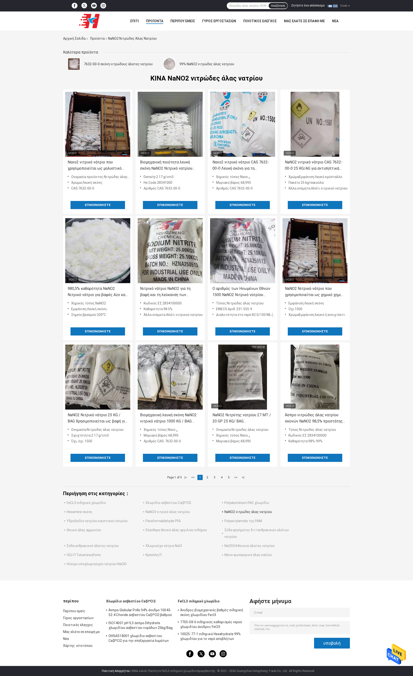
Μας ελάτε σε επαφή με (304, 21)
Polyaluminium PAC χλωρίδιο (246, 503)
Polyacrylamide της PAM (243, 521)
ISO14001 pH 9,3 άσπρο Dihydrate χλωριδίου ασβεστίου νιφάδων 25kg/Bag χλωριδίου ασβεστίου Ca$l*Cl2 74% (141, 626)
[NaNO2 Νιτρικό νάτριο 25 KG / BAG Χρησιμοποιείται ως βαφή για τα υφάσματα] (97, 377)
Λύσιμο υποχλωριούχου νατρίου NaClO (97, 564)
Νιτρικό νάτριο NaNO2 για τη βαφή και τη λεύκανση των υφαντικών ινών (165, 292)
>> (236, 477)
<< (193, 477)
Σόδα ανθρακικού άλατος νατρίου (93, 546)
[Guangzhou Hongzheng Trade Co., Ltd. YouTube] (94, 6)
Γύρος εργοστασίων (219, 21)
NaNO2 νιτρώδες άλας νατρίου (248, 512)
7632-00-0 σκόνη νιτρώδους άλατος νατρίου (118, 64)
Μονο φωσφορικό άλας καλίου (248, 555)
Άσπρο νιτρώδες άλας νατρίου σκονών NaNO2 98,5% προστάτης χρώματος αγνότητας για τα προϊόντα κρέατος (314, 418)
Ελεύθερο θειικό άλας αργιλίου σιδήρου (176, 530)
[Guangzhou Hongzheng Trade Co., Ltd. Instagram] (103, 6)
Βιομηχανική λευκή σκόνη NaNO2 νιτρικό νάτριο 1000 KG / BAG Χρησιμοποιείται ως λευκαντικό (168, 418)
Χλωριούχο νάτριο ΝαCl (164, 546)
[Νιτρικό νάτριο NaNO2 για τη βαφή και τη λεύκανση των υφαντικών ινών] (170, 250)
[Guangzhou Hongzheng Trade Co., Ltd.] (89, 21)
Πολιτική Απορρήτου (116, 671)
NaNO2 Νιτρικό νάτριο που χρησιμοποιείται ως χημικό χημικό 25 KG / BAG (315, 292)
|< (186, 477)
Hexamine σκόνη (79, 512)
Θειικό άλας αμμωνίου (84, 530)
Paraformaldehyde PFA (163, 521)
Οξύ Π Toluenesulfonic (84, 555)
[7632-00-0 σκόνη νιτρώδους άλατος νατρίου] (73, 64)
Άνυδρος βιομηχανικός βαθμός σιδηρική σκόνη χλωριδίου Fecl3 (211, 612)
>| (243, 477)
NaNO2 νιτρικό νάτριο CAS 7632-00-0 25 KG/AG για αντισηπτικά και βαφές (313, 166)
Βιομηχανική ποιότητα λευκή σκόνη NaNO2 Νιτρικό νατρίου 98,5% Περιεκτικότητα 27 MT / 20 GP (170, 166)
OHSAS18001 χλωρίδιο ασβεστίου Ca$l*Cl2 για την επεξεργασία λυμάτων (139, 638)
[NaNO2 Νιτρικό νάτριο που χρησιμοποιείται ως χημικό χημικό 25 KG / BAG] (315, 250)
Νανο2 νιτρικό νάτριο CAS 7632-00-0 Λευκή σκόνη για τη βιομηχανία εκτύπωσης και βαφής (242, 166)
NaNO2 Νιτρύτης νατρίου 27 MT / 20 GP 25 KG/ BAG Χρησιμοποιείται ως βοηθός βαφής (241, 418)
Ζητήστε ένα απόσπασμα (308, 5)
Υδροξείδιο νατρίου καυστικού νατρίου (97, 521)
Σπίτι (134, 21)
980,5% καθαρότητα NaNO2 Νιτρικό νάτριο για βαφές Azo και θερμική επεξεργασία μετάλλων (97, 292)
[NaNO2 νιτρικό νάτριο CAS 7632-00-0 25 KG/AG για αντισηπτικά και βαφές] (315, 124)
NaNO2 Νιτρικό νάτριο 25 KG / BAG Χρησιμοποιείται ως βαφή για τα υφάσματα (97, 418)
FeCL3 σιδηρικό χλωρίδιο (86, 503)
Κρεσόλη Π (154, 555)
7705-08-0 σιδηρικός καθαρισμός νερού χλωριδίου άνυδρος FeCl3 (211, 624)
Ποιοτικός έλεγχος (260, 21)
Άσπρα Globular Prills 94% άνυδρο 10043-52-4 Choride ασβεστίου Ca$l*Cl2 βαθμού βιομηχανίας (140, 613)
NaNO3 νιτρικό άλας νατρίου (168, 512)
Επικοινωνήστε (98, 205)
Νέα (335, 21)
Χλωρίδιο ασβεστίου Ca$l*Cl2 (168, 503)
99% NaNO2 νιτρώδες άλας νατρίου (206, 64)
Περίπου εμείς (182, 21)
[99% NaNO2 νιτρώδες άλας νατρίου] (169, 64)
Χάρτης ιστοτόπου (78, 646)
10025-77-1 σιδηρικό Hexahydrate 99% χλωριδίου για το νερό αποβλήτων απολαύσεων (210, 637)
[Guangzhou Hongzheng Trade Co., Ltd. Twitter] (84, 5)
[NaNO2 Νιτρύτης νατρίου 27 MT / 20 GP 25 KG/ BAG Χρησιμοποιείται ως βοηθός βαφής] (242, 377)
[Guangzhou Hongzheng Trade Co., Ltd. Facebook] (74, 6)
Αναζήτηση (278, 5)
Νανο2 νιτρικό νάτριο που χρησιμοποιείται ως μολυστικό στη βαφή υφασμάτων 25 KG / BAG (97, 166)
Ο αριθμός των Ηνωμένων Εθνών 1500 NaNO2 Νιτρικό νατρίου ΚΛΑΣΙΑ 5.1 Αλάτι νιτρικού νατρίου (241, 292)
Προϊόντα (154, 21)
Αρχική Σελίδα (74, 38)
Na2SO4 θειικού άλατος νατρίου (249, 546)
